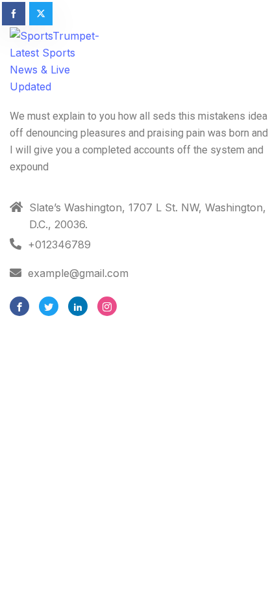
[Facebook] (19, 306)
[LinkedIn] (78, 306)
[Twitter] (48, 306)
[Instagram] (107, 306)
